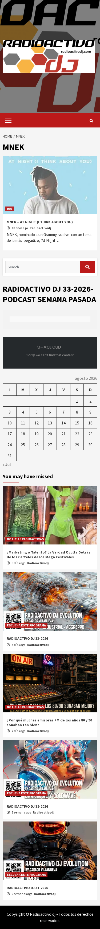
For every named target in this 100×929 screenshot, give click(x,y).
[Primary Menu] (7, 120)
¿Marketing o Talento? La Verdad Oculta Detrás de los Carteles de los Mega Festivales (48, 554)
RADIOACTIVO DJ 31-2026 (27, 887)
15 (77, 423)
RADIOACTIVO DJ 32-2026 (27, 806)
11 (23, 423)
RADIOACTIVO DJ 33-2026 (27, 638)
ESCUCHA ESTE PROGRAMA (26, 625)
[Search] (91, 121)
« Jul (7, 464)
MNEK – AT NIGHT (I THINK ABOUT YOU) (40, 222)
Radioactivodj (40, 228)
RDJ (9, 209)
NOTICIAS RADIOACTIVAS (25, 539)
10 (9, 423)
